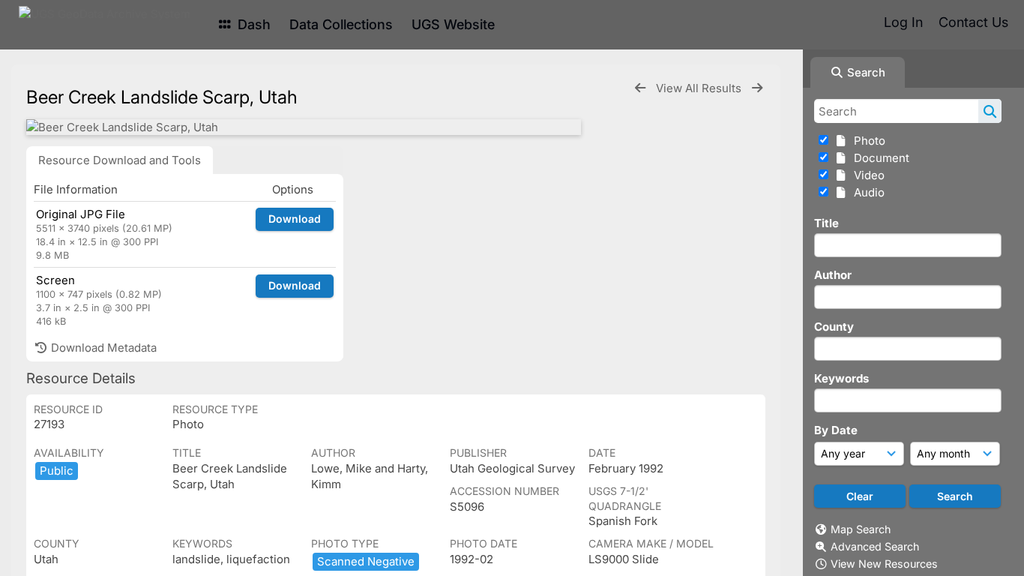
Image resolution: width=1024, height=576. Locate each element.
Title (826, 223)
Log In (903, 22)
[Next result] (757, 88)
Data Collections (341, 24)
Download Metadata (102, 347)
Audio (866, 192)
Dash (252, 24)
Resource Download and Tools (119, 160)
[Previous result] (640, 88)
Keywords (841, 378)
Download (294, 218)
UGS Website (453, 24)
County (834, 327)
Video (866, 175)
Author (833, 275)
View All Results (700, 88)
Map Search (861, 529)
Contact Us (973, 22)
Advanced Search (875, 546)
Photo (866, 141)
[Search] (990, 111)
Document (878, 158)
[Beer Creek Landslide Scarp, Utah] (303, 127)
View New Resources (884, 563)
